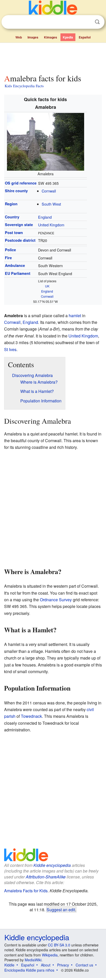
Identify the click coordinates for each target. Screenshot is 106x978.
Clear (86, 22)
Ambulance (15, 265)
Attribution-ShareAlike (46, 877)
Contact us (84, 964)
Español (85, 37)
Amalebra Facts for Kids (26, 891)
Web (18, 37)
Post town (14, 232)
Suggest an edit (61, 909)
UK (47, 286)
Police (10, 249)
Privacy (63, 964)
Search (97, 22)
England (45, 217)
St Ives (10, 349)
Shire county (16, 190)
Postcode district (20, 240)
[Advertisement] (53, 57)
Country (12, 216)
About (45, 964)
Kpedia (68, 37)
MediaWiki (33, 959)
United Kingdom (51, 224)
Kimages (50, 37)
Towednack (31, 716)
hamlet (75, 315)
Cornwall (49, 190)
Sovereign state (19, 224)
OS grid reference (21, 183)
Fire (8, 257)
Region (11, 203)
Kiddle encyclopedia (52, 865)
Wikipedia (50, 954)
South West (51, 204)
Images (33, 37)
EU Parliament (17, 273)
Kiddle (9, 964)
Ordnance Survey (56, 600)
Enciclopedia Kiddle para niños (29, 970)
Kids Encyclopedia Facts (24, 85)
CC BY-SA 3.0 (59, 944)
